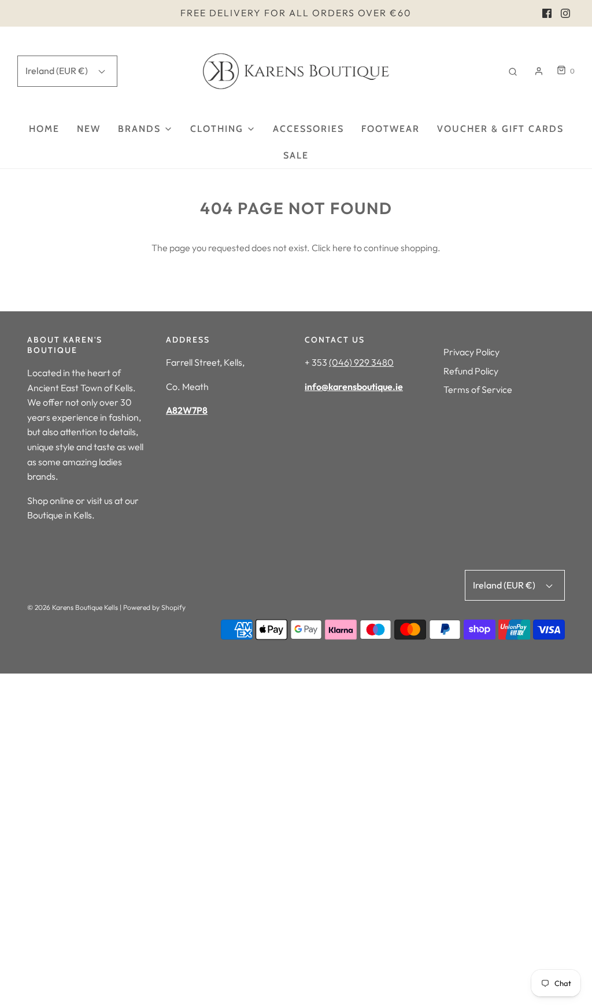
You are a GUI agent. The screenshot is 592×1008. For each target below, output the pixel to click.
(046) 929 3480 (361, 362)
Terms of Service (477, 389)
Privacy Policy (471, 352)
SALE (296, 155)
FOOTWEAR (390, 128)
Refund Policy (470, 371)
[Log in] (539, 71)
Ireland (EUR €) (57, 70)
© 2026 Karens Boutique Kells (72, 607)
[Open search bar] (512, 71)
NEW (89, 128)
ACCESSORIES (308, 128)
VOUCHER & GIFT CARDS (500, 128)
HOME (44, 128)
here (342, 247)
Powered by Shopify (154, 607)
